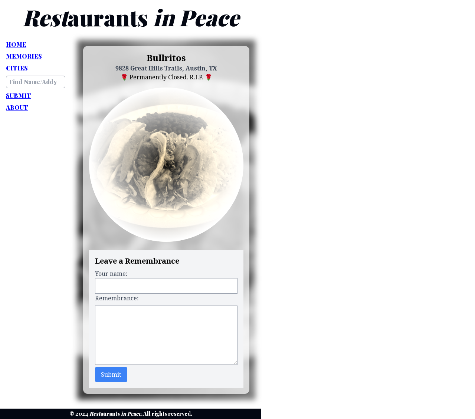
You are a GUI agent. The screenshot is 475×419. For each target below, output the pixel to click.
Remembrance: (117, 298)
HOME (16, 44)
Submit (111, 374)
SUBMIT (18, 95)
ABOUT (17, 107)
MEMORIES (24, 56)
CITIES (17, 68)
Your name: (111, 274)
